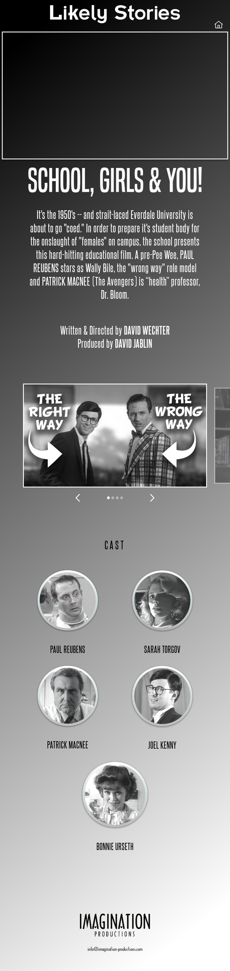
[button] (78, 498)
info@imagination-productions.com (115, 949)
